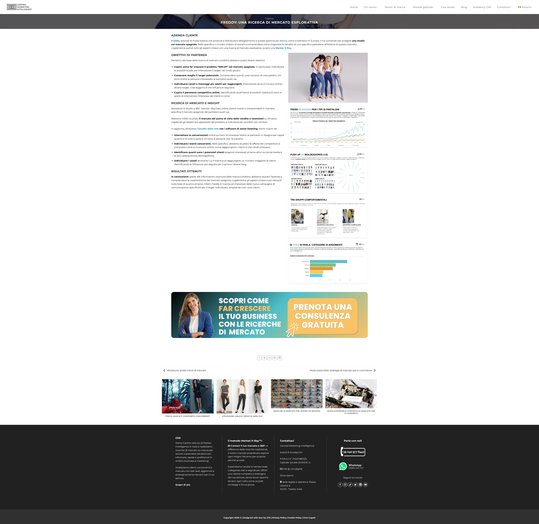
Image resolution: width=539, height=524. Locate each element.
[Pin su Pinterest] (274, 358)
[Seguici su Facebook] (340, 484)
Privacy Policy (279, 517)
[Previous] (162, 402)
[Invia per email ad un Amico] (269, 358)
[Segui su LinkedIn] (360, 484)
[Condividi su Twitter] (264, 358)
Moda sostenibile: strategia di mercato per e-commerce (341, 370)
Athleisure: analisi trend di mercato (186, 370)
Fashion (269, 18)
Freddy (175, 40)
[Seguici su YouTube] (365, 484)
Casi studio (448, 7)
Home (354, 7)
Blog (464, 7)
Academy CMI (482, 7)
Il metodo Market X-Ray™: (245, 440)
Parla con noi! (353, 440)
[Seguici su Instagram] (345, 484)
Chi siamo (370, 7)
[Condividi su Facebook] (259, 358)
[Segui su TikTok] (350, 484)
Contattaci (287, 440)
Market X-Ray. (284, 48)
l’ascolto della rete (208, 128)
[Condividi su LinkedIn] (279, 358)
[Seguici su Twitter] (355, 484)
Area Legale (309, 517)
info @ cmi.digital (292, 469)
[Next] (377, 402)
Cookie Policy (295, 517)
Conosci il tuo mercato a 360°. (248, 445)
